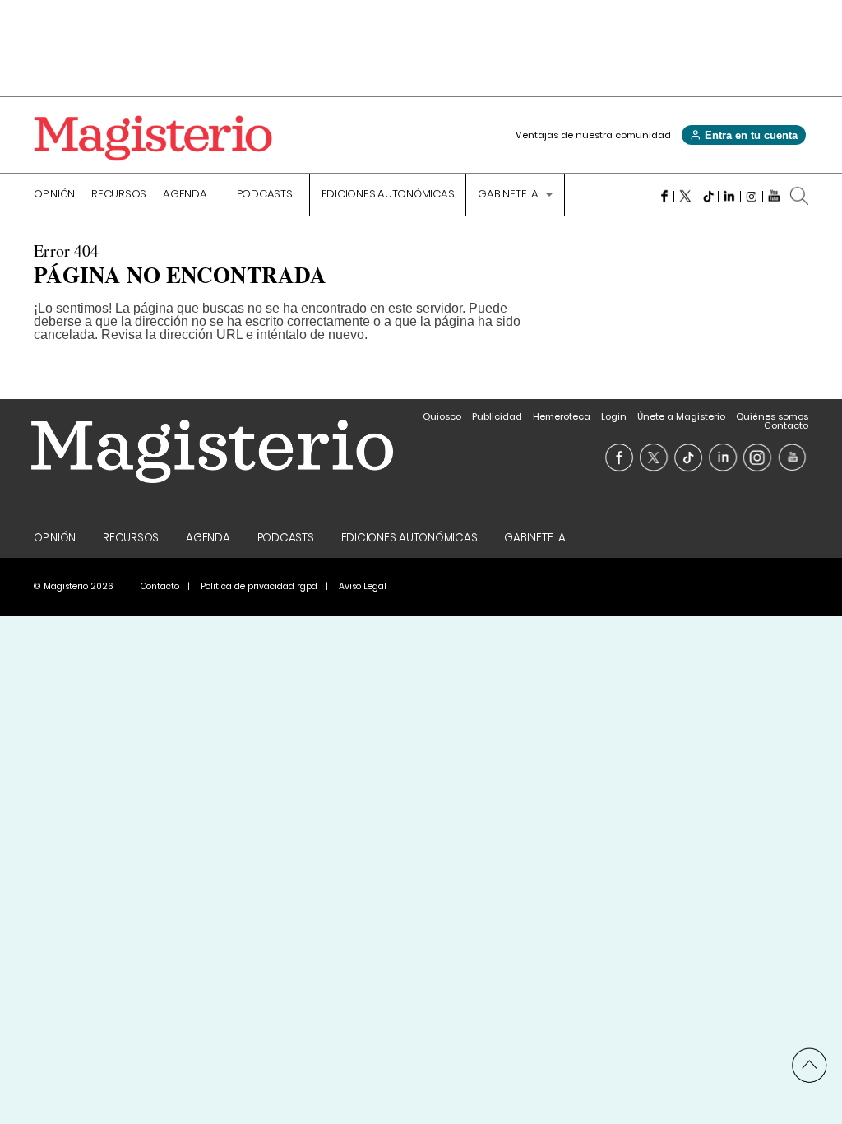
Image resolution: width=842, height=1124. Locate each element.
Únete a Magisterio (681, 416)
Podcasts (265, 195)
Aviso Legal (362, 586)
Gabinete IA (509, 195)
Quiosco (442, 416)
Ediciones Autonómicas (388, 195)
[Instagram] (752, 196)
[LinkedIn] (729, 196)
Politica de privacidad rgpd (259, 586)
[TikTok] (707, 196)
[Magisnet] (153, 138)
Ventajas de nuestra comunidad (593, 135)
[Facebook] (663, 196)
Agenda (185, 195)
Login (614, 416)
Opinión (54, 195)
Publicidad (497, 416)
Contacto (786, 425)
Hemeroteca (561, 416)
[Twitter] (685, 196)
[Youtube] (774, 196)
